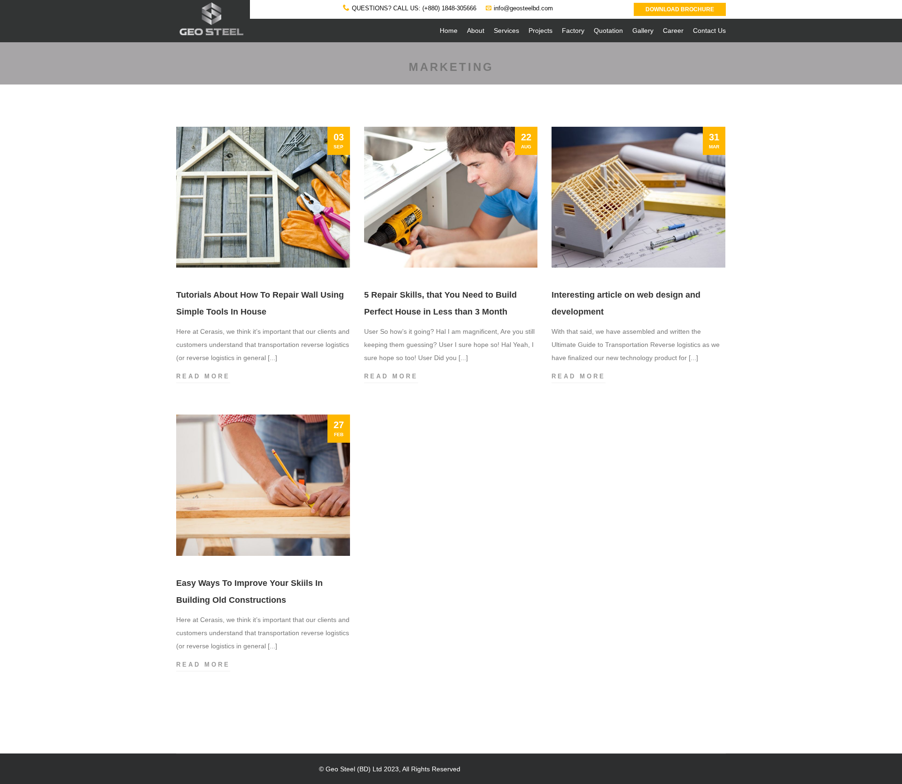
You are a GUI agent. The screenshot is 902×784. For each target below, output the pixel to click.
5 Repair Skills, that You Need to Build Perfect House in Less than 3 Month (440, 303)
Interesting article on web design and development (626, 303)
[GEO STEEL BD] (210, 11)
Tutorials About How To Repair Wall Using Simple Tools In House (260, 303)
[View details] (263, 197)
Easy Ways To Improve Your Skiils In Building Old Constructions (249, 591)
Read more (203, 377)
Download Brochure (679, 9)
